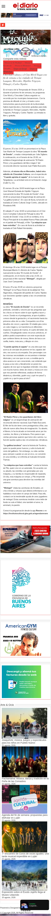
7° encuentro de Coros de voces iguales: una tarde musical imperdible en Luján (25, 855)
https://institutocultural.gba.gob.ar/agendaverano (25, 513)
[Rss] (21, 910)
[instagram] (29, 910)
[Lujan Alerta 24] (25, 15)
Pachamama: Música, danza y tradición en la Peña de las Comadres (25, 780)
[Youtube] (27, 910)
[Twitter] (25, 910)
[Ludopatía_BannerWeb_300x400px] (21, 587)
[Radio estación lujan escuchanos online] (25, 52)
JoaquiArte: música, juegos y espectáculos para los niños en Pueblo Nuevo (24, 741)
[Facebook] (23, 910)
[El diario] (25, 6)
